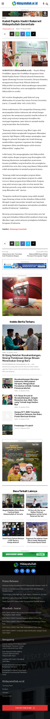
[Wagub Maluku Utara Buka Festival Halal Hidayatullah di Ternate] (13, 501)
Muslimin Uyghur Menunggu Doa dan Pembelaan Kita (21, 598)
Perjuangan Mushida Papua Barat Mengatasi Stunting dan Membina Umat (14, 672)
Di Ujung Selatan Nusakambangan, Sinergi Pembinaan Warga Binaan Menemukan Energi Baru (21, 358)
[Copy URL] (33, 34)
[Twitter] (28, 34)
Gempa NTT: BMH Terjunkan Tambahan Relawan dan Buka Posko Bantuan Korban (28, 414)
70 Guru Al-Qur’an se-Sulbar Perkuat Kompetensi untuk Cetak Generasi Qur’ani (37, 513)
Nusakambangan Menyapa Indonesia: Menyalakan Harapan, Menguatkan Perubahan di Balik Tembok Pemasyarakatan (26, 383)
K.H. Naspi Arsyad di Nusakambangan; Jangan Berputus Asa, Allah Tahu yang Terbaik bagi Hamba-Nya (26, 400)
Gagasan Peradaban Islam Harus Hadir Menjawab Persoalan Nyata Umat (36, 540)
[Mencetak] (12, 34)
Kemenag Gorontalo (18, 229)
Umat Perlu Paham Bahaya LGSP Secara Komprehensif (13, 540)
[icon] (44, 4)
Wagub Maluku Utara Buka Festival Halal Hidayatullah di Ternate (13, 512)
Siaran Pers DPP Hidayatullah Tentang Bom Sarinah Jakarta (23, 601)
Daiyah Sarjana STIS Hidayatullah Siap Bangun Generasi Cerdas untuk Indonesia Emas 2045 (14, 646)
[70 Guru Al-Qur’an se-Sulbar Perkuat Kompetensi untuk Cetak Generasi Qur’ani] (37, 501)
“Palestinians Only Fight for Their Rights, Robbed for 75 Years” (25, 594)
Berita (4, 18)
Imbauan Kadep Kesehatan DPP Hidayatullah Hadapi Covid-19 (24, 585)
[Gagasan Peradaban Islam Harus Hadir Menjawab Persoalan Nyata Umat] (37, 529)
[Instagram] (22, 571)
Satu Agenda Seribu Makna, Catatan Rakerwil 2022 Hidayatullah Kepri (12, 653)
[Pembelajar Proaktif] (7, 430)
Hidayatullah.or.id (8, 29)
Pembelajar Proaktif (23, 426)
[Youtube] (33, 571)
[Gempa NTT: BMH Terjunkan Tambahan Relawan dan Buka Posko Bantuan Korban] (7, 416)
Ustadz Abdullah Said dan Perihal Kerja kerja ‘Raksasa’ (14, 666)
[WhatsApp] (17, 34)
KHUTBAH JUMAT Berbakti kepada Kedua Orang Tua (22, 618)
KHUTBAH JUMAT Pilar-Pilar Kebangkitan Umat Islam (22, 627)
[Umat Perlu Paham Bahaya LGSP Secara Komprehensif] (13, 529)
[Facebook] (22, 34)
